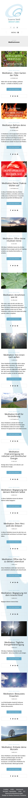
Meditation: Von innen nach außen (14, 356)
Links (19, 791)
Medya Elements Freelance (17, 795)
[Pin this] (17, 96)
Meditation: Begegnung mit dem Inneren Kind (14, 594)
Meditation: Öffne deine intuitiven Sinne (14, 239)
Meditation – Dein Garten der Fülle (14, 74)
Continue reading (14, 89)
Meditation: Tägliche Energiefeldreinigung (14, 643)
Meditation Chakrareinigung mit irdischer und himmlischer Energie (14, 455)
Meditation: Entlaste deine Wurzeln (14, 748)
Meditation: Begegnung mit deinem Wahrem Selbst (14, 491)
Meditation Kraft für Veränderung (14, 415)
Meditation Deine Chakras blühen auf (14, 184)
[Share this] (10, 96)
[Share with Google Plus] (15, 96)
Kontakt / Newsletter (9, 791)
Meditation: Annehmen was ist (14, 296)
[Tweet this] (12, 96)
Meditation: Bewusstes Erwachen (14, 694)
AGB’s (12, 789)
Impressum (19, 789)
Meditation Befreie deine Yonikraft (14, 126)
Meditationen (16, 70)
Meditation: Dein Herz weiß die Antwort (14, 524)
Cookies (5, 789)
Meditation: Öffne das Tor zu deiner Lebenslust (14, 560)
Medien (10, 70)
